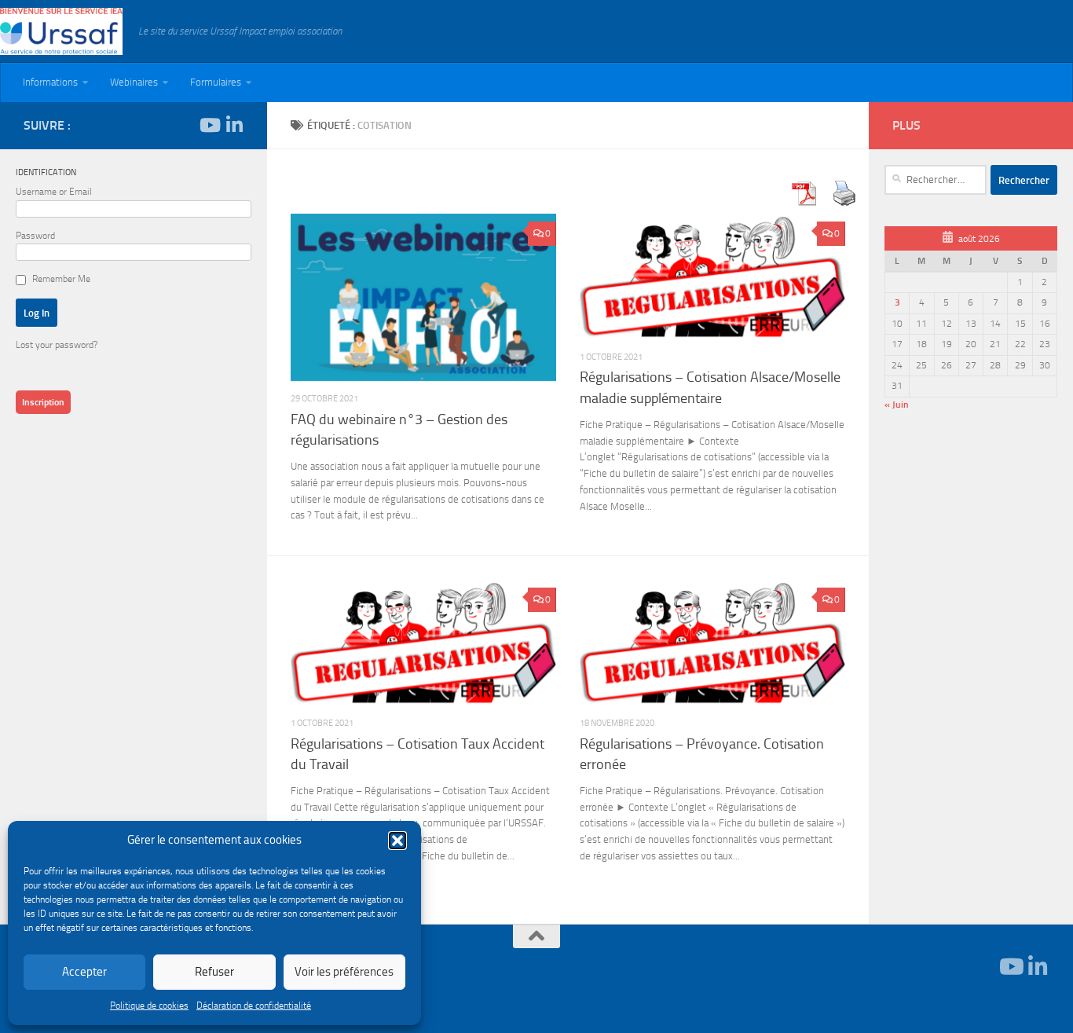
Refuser (214, 972)
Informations (50, 82)
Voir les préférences (344, 972)
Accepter (84, 972)
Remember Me (61, 278)
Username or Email (54, 191)
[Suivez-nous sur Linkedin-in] (234, 124)
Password (35, 235)
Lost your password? (56, 344)
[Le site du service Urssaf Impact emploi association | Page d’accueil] (61, 31)
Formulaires (215, 82)
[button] (397, 840)
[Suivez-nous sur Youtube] (209, 124)
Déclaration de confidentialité (253, 1005)
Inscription (43, 402)
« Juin (896, 404)
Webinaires (134, 82)
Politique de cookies (149, 1005)
